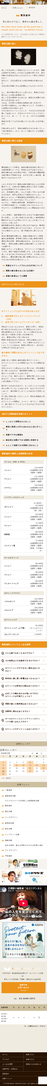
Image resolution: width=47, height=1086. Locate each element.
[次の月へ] (43, 753)
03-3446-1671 (24, 998)
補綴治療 (8, 840)
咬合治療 (8, 829)
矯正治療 (8, 811)
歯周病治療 (9, 823)
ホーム (5, 1054)
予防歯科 (8, 856)
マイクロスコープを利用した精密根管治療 (22, 801)
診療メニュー (23, 785)
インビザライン (11, 817)
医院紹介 (6, 1074)
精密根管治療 (10, 796)
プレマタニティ (11, 850)
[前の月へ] (30, 753)
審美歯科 (8, 806)
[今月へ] (37, 753)
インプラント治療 (12, 834)
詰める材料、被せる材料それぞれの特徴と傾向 (24, 845)
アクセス (6, 1059)
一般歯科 (8, 790)
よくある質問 (8, 1064)
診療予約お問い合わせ (23, 987)
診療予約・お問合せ (10, 1069)
